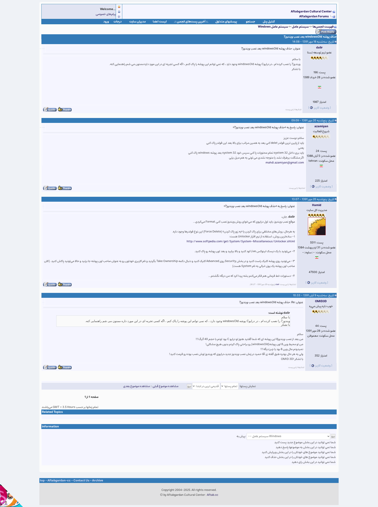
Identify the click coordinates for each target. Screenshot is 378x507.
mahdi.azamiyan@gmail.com (285, 162)
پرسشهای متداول (226, 21)
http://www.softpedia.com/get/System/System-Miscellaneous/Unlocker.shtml (241, 241)
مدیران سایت (137, 21)
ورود (106, 21)
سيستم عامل (300, 26)
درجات (118, 21)
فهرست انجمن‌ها (323, 26)
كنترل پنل (269, 21)
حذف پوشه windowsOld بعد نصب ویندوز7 (310, 36)
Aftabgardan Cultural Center (311, 11)
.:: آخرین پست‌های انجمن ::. (191, 21)
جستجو (250, 21)
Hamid (316, 205)
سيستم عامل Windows (273, 26)
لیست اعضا (160, 21)
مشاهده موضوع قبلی (165, 386)
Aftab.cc (212, 495)
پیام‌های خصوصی (106, 14)
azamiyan (321, 126)
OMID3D (321, 301)
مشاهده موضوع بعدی (136, 386)
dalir (319, 47)
